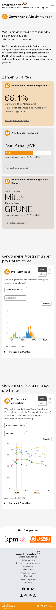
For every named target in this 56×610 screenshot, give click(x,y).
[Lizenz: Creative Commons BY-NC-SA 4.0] (28, 595)
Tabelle (42, 274)
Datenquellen (28, 560)
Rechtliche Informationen (28, 563)
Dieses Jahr (11, 298)
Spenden (28, 582)
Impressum (28, 566)
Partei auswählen (14, 290)
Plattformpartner (28, 579)
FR (47, 8)
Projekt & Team (28, 572)
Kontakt (28, 576)
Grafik (41, 269)
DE (43, 8)
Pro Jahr (9, 433)
